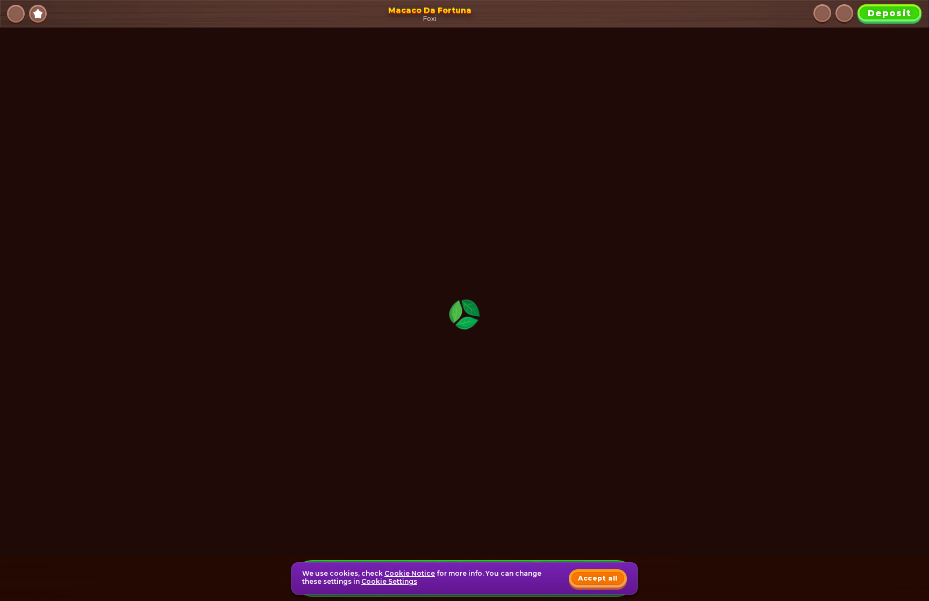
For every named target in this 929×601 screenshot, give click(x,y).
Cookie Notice (409, 573)
